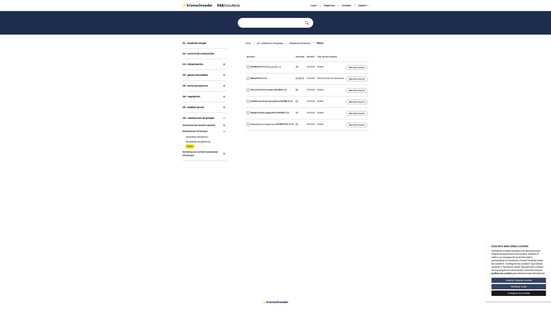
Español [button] (362, 5)
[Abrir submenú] (224, 64)
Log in (314, 5)
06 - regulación (191, 96)
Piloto (190, 146)
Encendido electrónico (197, 137)
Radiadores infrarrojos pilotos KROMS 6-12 (271, 101)
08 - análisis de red (193, 107)
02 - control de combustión (198, 53)
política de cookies (501, 273)
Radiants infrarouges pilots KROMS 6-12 (269, 112)
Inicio (248, 43)
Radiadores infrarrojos (195, 131)
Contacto (346, 5)
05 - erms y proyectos (195, 85)
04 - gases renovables (195, 74)
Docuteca (228, 5)
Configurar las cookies (519, 293)
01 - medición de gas (194, 43)
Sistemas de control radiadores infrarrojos (200, 153)
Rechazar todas (519, 286)
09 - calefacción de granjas (198, 118)
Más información (357, 67)
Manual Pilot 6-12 (258, 78)
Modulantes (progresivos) (198, 141)
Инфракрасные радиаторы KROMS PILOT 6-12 (271, 124)
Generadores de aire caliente (199, 125)
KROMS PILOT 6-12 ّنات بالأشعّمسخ (265, 66)
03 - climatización (193, 64)
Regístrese (329, 5)
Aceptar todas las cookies (519, 280)
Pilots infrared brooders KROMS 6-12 (268, 89)
